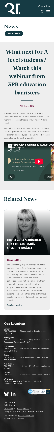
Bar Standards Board (26, 416)
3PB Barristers (12, 8)
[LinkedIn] (13, 393)
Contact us (44, 6)
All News (15, 34)
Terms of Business (35, 411)
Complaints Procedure (14, 411)
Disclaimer (8, 408)
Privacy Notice (23, 408)
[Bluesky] (6, 394)
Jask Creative (18, 418)
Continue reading (14, 305)
